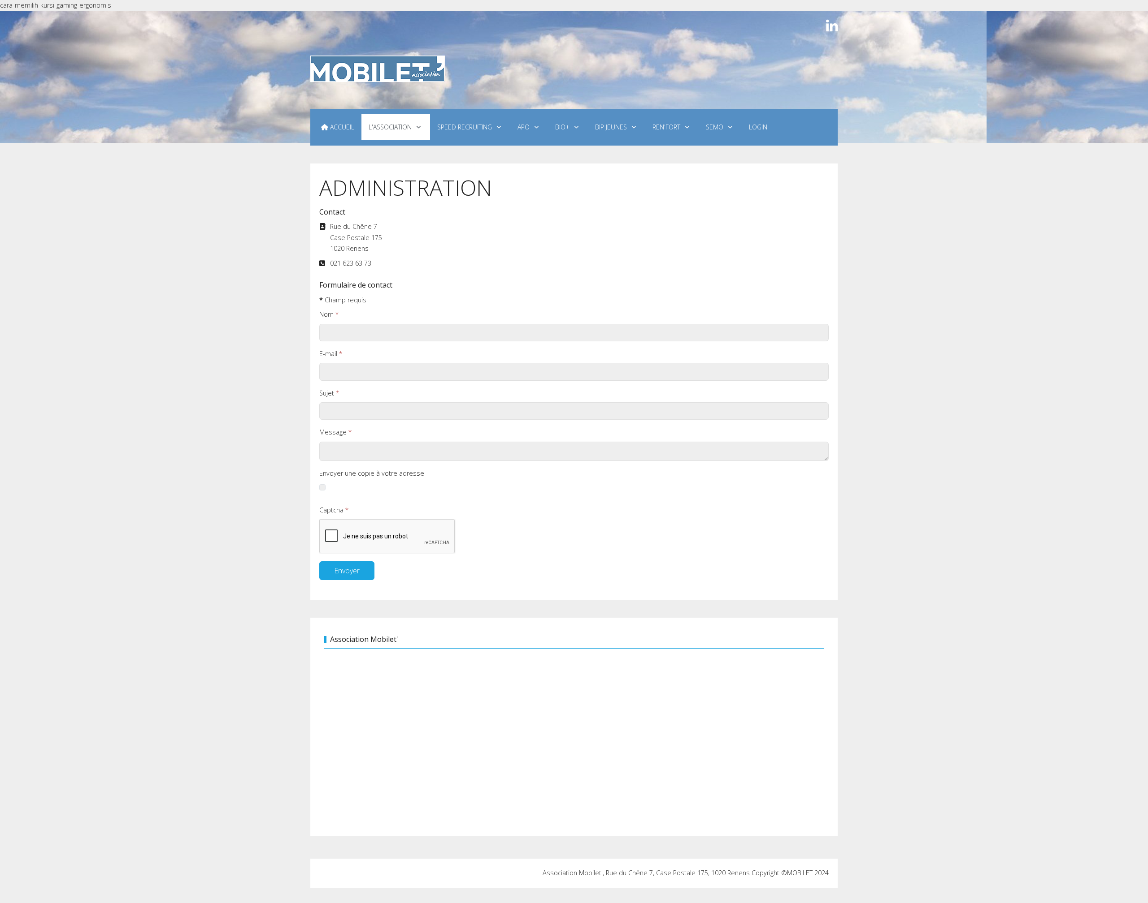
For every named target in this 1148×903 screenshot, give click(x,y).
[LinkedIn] (832, 26)
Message (335, 432)
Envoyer (347, 571)
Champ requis (342, 300)
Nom (329, 314)
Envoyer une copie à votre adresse (371, 473)
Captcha (334, 510)
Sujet (329, 393)
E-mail (331, 353)
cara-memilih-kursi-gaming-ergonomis (55, 5)
